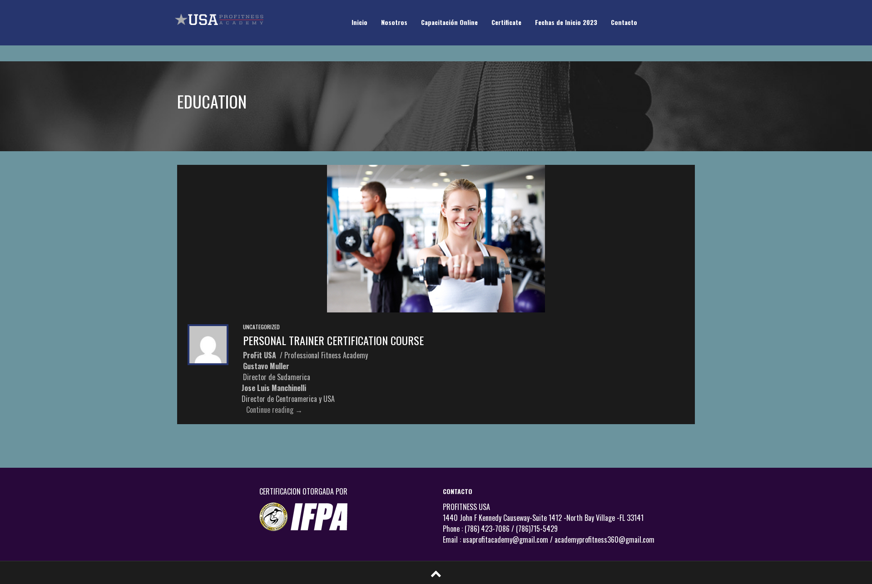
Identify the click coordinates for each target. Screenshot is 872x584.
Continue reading (274, 409)
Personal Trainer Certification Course (333, 340)
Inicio (359, 22)
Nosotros (394, 22)
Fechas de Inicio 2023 (566, 22)
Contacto (624, 22)
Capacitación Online (449, 22)
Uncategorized (261, 327)
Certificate (506, 22)
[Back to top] (436, 572)
